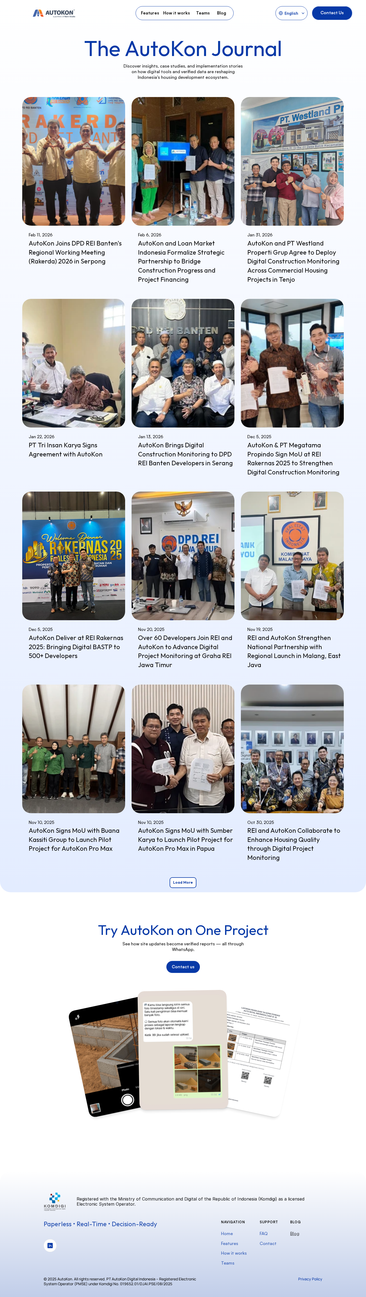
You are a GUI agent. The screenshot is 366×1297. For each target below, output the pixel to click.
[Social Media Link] (50, 1245)
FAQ (264, 1233)
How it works (234, 1253)
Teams (227, 1263)
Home (227, 1233)
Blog (294, 1233)
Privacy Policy (310, 1278)
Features (229, 1243)
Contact (268, 1243)
